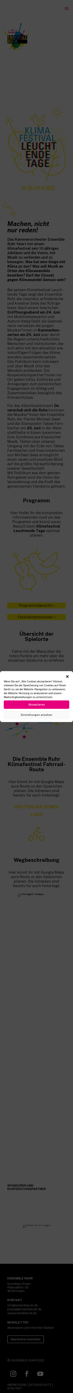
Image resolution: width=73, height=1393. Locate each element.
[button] (67, 676)
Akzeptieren (36, 704)
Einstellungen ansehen (36, 714)
